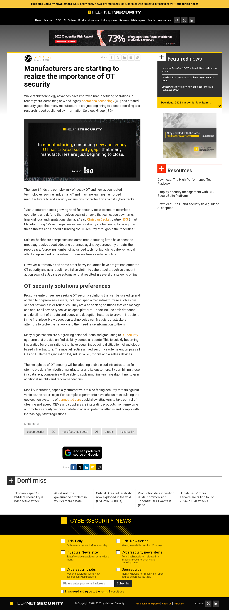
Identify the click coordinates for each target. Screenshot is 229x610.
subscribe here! (187, 4)
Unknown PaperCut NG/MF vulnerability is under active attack (28, 497)
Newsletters (164, 20)
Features (49, 20)
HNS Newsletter (135, 541)
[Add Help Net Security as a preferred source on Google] (137, 58)
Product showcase (88, 20)
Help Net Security (42, 57)
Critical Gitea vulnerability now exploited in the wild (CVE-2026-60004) (114, 497)
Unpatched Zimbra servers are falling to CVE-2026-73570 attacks (198, 497)
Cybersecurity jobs (81, 569)
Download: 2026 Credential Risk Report (186, 102)
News (38, 20)
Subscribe (123, 583)
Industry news (109, 20)
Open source (132, 569)
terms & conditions (112, 591)
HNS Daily (74, 541)
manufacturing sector (75, 431)
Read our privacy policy (148, 603)
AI (65, 20)
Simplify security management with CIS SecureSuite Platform (185, 194)
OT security (130, 335)
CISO (59, 20)
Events (151, 20)
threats (109, 431)
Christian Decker (98, 219)
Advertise (179, 603)
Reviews (124, 20)
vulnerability (127, 431)
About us (166, 603)
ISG (125, 219)
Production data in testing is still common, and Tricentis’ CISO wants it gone (156, 499)
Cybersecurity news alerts (142, 552)
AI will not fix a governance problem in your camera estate (70, 497)
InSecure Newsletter (83, 552)
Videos (72, 20)
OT (96, 431)
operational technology (98, 101)
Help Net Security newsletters (51, 4)
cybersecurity (35, 431)
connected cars (70, 399)
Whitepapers (138, 20)
